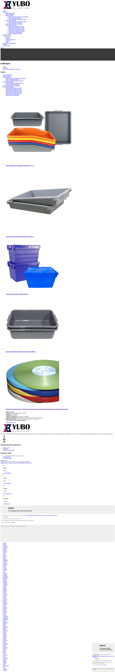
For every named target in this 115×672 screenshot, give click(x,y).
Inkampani (8, 37)
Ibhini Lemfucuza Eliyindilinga (15, 33)
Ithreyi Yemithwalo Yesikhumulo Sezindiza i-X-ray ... (20, 165)
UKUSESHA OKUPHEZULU (25, 462)
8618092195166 (6, 503)
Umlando (8, 38)
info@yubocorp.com (7, 458)
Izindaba (5, 44)
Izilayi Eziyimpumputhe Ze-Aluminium (14, 24)
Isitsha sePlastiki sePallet (11, 20)
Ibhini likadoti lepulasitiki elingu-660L (17, 26)
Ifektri (7, 42)
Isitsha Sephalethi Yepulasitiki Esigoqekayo (18, 21)
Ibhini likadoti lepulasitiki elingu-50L (16, 27)
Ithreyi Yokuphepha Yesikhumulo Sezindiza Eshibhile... (21, 351)
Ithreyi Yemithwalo (10, 14)
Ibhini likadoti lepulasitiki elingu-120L (17, 30)
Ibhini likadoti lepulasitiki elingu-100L (17, 28)
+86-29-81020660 (7, 483)
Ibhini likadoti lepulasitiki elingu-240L (17, 31)
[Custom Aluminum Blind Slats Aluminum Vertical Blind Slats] (32, 406)
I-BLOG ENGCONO (13, 462)
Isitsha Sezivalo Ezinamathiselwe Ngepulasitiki (18, 16)
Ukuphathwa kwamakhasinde (9, 43)
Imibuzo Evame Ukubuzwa (9, 450)
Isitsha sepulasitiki (9, 15)
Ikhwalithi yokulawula (10, 39)
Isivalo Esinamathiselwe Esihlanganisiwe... (17, 294)
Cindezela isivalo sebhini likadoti (15, 32)
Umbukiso (8, 40)
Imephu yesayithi (4, 462)
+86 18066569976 (7, 457)
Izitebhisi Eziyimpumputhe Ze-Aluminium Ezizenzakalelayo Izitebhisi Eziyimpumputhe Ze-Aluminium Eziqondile (37, 409)
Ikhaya (4, 10)
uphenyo (8, 422)
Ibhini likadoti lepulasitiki (11, 25)
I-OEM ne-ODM (6, 34)
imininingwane (13, 422)
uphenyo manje (4, 460)
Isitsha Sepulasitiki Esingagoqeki (15, 22)
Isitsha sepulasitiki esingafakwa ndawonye (17, 19)
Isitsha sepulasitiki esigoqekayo (15, 18)
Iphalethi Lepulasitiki (10, 13)
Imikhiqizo (5, 12)
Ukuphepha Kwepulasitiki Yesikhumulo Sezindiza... (20, 236)
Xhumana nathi (6, 45)
